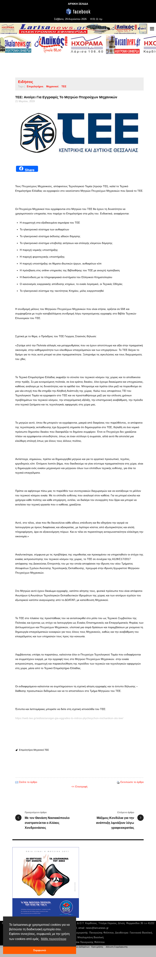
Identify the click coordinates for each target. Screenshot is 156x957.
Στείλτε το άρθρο (28, 782)
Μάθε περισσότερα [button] (53, 939)
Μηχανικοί (52, 86)
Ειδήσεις (25, 82)
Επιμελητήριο (35, 86)
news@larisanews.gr (97, 928)
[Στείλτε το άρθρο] (16, 782)
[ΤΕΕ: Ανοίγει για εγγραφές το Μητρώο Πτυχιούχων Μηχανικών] (79, 132)
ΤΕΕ (63, 86)
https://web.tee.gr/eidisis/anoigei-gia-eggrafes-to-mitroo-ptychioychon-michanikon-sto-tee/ (69, 718)
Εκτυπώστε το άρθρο (132, 782)
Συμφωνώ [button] (39, 950)
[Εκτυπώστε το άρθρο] (118, 782)
